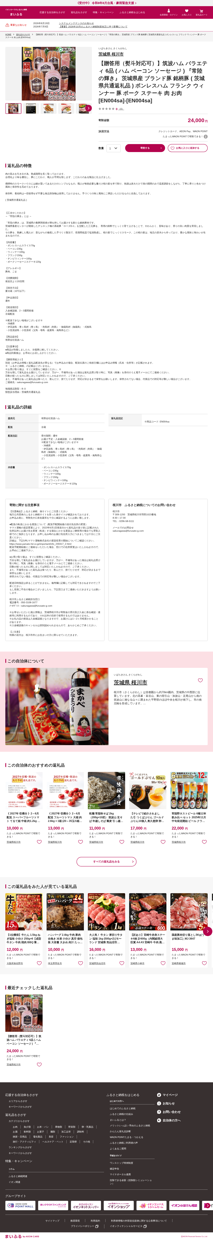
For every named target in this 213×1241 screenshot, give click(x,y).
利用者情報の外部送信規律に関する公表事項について (139, 1220)
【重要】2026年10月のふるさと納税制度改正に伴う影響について (93, 26)
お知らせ (169, 1103)
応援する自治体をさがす (52, 12)
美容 (51, 1136)
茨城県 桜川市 (111, 54)
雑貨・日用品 (20, 1136)
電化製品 (37, 1136)
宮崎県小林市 (137, 963)
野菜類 (71, 1127)
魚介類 (27, 1127)
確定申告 (114, 1168)
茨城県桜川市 (14, 842)
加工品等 (66, 1131)
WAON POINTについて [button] (206, 137)
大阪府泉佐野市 (15, 963)
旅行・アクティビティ (24, 1141)
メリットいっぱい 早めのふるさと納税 (130, 1125)
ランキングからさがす (20, 1147)
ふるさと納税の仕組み (121, 1114)
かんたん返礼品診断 (120, 1131)
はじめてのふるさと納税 (122, 1108)
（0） (121, 109)
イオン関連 (14, 1182)
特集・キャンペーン (103, 12)
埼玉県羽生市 (55, 963)
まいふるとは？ (118, 1120)
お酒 (15, 1131)
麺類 (52, 1131)
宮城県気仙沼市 (97, 963)
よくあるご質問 (118, 1148)
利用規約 (95, 1220)
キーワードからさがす (20, 1106)
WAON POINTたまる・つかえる (126, 1137)
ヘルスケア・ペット (52, 1141)
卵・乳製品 (87, 1127)
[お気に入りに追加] (200, 680)
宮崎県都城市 (179, 963)
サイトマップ (52, 1220)
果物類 (58, 1127)
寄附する (145, 148)
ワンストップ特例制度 (121, 1163)
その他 (86, 1141)
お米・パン (43, 1127)
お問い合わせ (172, 1112)
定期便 (73, 1141)
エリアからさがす (18, 1101)
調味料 (80, 1131)
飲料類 (27, 1131)
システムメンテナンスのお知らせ (76, 23)
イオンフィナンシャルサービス (126, 1226)
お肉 (15, 1127)
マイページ (170, 1095)
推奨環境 (75, 1220)
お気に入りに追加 (200, 680)
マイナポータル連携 (120, 1174)
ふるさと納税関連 (18, 1176)
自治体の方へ (172, 1120)
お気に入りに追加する (187, 148)
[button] (88, 108)
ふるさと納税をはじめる (132, 12)
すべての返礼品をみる (106, 861)
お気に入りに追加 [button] (39, 841)
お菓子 (40, 1131)
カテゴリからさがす (19, 1121)
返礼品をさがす (79, 12)
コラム (12, 1169)
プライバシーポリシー (82, 1226)
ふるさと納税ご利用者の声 (124, 1142)
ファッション (67, 1136)
